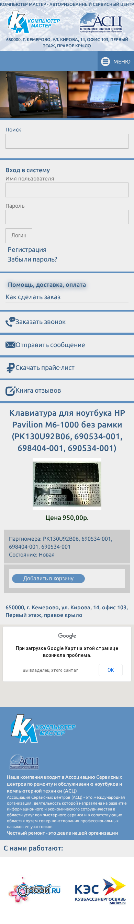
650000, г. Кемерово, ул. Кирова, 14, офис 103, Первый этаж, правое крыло (67, 42)
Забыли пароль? (32, 259)
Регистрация (27, 249)
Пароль (14, 206)
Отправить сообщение (50, 344)
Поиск (13, 129)
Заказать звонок (40, 321)
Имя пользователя (29, 178)
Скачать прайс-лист (45, 367)
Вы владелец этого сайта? (50, 670)
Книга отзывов (38, 390)
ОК (111, 670)
